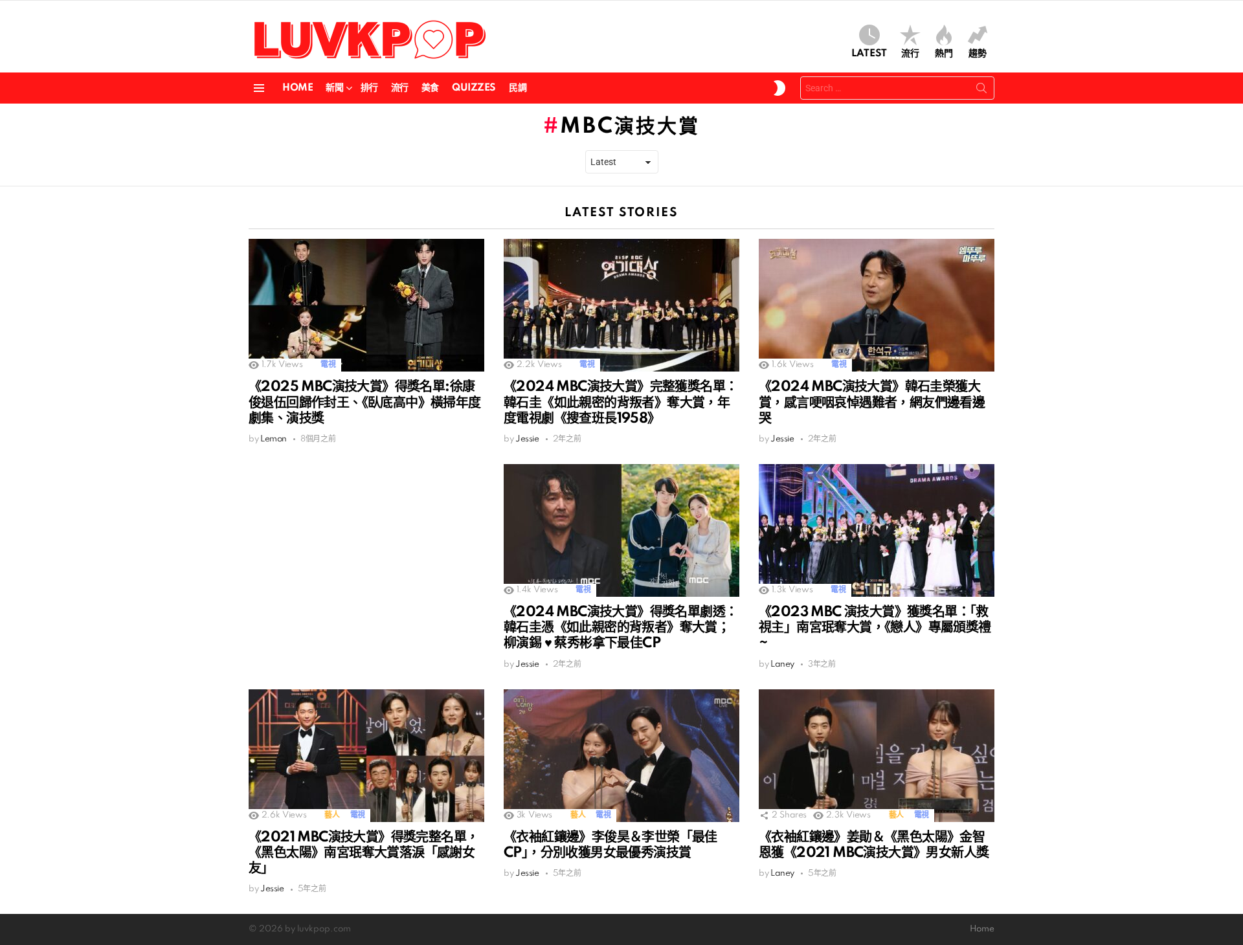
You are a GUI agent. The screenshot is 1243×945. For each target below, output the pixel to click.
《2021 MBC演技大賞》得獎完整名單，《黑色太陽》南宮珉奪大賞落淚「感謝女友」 (363, 853)
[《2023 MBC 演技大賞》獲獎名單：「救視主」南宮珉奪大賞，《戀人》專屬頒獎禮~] (876, 530)
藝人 (331, 815)
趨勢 (978, 54)
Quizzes (474, 88)
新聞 (334, 88)
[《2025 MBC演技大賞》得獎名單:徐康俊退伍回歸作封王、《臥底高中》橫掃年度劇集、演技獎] (366, 305)
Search (981, 90)
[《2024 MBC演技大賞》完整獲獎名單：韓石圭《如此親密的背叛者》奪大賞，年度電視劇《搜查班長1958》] (621, 305)
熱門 (944, 54)
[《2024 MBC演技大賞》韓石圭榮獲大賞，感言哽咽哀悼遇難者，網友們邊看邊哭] (876, 305)
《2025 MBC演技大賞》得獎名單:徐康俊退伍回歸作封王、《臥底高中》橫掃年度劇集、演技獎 (365, 402)
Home (297, 88)
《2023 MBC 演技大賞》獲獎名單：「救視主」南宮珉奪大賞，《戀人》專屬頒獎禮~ (875, 627)
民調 (517, 88)
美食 (430, 88)
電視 (327, 365)
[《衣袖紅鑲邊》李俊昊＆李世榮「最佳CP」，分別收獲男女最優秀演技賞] (621, 755)
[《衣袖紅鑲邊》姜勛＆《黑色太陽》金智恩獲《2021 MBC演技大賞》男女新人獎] (876, 755)
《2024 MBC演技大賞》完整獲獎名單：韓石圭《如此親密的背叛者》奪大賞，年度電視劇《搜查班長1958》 (620, 402)
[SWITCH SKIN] (779, 88)
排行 (369, 88)
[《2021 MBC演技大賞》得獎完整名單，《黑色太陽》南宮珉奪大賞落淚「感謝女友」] (366, 755)
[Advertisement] (366, 554)
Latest (869, 54)
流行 (910, 54)
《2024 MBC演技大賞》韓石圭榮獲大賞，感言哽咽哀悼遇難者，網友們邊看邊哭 (872, 402)
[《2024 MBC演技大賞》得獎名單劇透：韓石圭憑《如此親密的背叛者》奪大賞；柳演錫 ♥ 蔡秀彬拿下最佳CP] (621, 530)
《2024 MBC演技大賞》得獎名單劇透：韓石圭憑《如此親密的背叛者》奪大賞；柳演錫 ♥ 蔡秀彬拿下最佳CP (620, 627)
